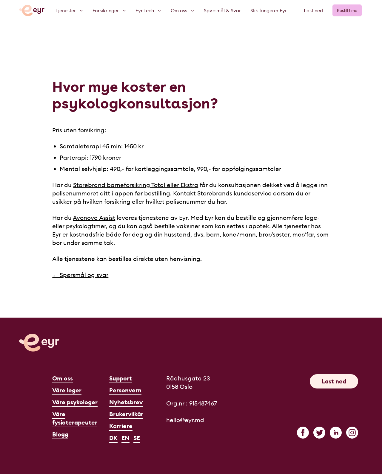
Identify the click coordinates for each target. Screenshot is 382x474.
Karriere (121, 426)
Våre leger (66, 390)
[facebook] (303, 433)
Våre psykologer (75, 402)
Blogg (60, 434)
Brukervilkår (126, 414)
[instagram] (352, 433)
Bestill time (347, 10)
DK (113, 438)
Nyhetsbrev (126, 402)
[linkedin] (336, 433)
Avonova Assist (94, 217)
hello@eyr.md (185, 420)
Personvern (125, 390)
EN (125, 438)
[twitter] (319, 433)
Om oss (62, 378)
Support (120, 378)
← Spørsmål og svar (80, 275)
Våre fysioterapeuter (74, 418)
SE (136, 438)
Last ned (313, 10)
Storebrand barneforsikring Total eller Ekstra (135, 185)
